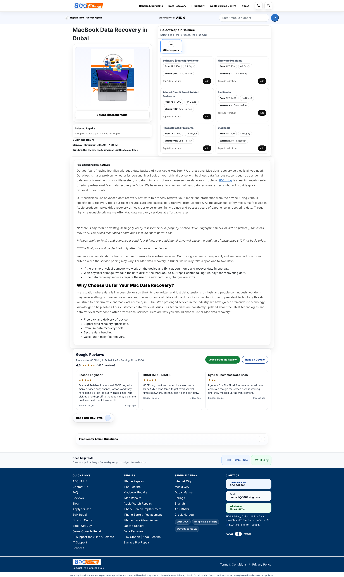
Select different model (112, 115)
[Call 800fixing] (259, 6)
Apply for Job (82, 509)
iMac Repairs (132, 498)
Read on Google (255, 359)
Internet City (183, 481)
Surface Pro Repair (136, 542)
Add (207, 81)
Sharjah (180, 503)
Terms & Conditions (233, 564)
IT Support (198, 5)
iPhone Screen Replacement (142, 509)
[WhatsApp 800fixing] (268, 6)
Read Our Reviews (89, 418)
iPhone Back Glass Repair (141, 520)
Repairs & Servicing (151, 5)
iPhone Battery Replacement (143, 514)
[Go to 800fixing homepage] (121, 562)
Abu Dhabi (182, 509)
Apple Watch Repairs (138, 503)
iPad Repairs (132, 487)
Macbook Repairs (135, 492)
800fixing (225, 180)
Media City (182, 487)
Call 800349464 (237, 460)
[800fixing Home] (89, 5)
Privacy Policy (261, 564)
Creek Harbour (185, 514)
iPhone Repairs (134, 481)
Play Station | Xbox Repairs (142, 537)
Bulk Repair (80, 514)
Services (78, 548)
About (245, 5)
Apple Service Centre (223, 5)
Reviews (78, 498)
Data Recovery (177, 5)
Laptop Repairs (134, 525)
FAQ (75, 492)
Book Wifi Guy (82, 525)
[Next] (275, 18)
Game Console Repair (87, 531)
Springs (180, 498)
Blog (76, 503)
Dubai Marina (184, 492)
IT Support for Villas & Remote (93, 537)
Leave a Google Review (223, 359)
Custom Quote (82, 520)
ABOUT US (80, 481)
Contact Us (80, 487)
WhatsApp (262, 460)
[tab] (171, 46)
